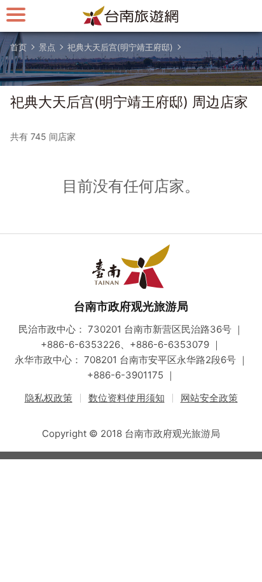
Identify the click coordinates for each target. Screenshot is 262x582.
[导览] (16, 14)
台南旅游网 (131, 16)
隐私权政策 (48, 398)
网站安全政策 (209, 398)
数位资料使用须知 (126, 398)
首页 (18, 47)
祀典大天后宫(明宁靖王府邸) (120, 47)
